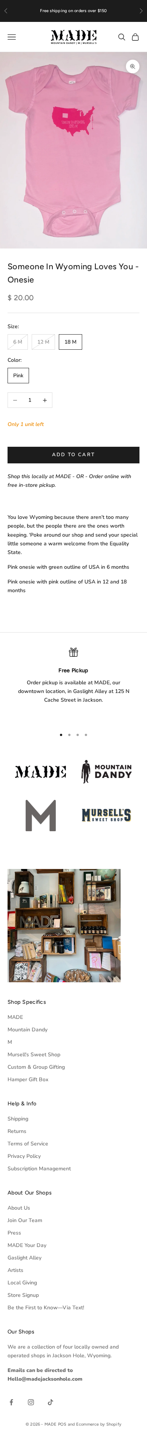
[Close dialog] (139, 635)
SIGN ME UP (73, 791)
